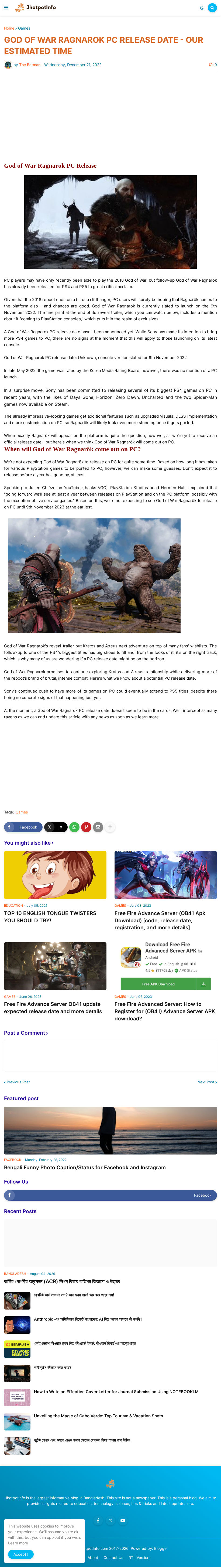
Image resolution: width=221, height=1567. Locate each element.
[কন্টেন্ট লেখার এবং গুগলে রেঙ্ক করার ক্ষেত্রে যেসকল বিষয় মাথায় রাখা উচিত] (17, 1446)
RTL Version (139, 1557)
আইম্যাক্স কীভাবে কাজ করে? (52, 1367)
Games (24, 28)
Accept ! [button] (20, 1554)
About (93, 1557)
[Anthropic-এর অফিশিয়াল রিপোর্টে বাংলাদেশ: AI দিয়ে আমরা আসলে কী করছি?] (17, 1325)
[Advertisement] (110, 117)
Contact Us (113, 1557)
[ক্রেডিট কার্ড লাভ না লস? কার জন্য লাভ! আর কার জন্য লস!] (17, 1301)
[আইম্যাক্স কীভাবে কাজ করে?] (17, 1373)
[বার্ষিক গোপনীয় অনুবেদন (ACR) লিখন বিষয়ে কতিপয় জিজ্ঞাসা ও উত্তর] (110, 1243)
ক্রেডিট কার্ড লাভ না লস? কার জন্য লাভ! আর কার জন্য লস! (74, 1294)
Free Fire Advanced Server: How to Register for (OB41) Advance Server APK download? (165, 1011)
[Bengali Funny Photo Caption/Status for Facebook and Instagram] (110, 1130)
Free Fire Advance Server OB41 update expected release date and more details (53, 1007)
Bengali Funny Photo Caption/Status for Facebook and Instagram (85, 1167)
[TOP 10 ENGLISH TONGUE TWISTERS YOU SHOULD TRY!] (55, 875)
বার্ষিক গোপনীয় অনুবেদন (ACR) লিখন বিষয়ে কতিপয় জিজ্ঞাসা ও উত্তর (62, 1281)
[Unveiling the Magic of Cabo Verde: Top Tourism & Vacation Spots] (17, 1421)
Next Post (206, 1082)
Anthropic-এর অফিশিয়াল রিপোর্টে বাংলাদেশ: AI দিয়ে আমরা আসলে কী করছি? (88, 1319)
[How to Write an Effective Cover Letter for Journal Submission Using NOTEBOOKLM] (17, 1397)
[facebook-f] (98, 1520)
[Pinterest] (86, 827)
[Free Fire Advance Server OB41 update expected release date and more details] (55, 966)
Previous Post (18, 1082)
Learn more (18, 1543)
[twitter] (110, 1520)
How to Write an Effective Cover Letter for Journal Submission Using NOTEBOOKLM (116, 1391)
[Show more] (110, 827)
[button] (6, 7)
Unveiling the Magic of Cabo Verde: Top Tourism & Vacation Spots (98, 1415)
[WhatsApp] (74, 827)
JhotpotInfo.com (94, 1548)
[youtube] (123, 1520)
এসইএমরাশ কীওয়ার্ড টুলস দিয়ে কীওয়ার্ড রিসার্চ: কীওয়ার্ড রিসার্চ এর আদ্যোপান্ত (85, 1343)
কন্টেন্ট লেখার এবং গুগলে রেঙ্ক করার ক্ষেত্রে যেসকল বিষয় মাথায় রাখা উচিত (82, 1440)
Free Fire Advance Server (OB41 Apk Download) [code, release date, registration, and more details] (160, 920)
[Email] (98, 827)
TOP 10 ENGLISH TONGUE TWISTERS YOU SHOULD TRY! (50, 917)
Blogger (161, 1548)
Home (9, 28)
